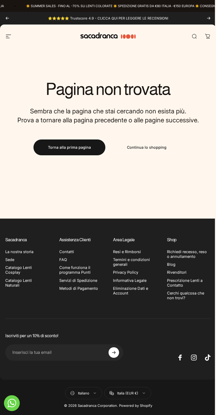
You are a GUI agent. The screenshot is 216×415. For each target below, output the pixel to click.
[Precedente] (7, 18)
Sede (9, 259)
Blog (171, 264)
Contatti (66, 251)
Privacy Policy (125, 272)
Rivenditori (176, 272)
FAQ (63, 259)
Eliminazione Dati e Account (130, 291)
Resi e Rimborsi (127, 251)
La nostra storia (19, 251)
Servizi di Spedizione (78, 280)
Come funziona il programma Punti (75, 270)
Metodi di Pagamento (78, 288)
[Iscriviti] (114, 352)
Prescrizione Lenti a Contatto (185, 283)
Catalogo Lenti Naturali (18, 283)
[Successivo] (208, 18)
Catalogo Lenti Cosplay (18, 270)
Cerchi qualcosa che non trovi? (185, 295)
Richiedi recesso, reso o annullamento (187, 254)
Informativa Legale (129, 280)
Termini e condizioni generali (131, 262)
